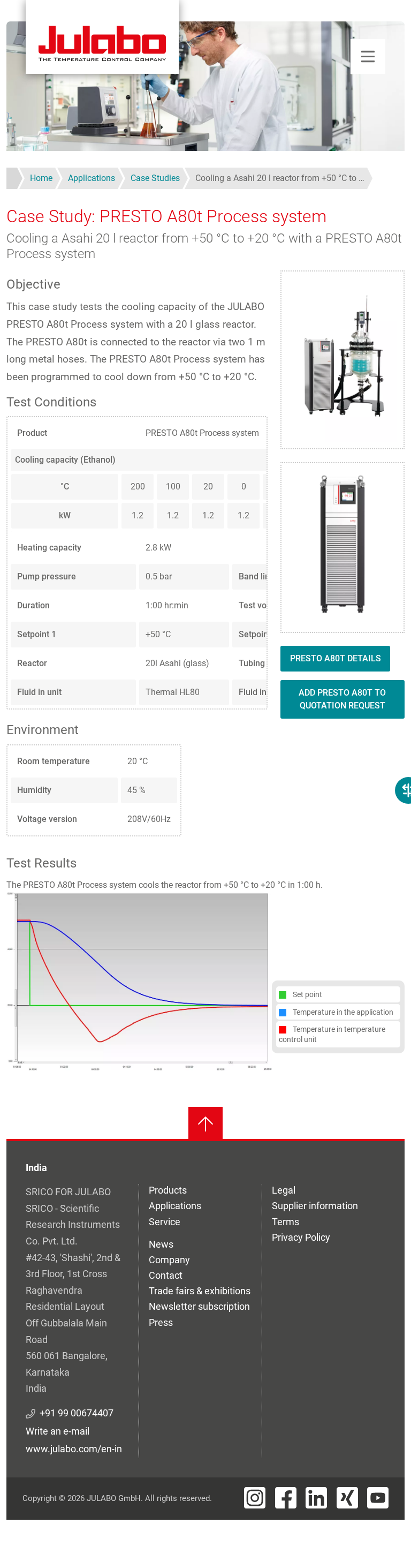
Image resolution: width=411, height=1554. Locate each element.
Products (168, 1190)
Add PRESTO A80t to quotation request (342, 699)
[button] (139, 981)
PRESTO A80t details (335, 658)
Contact (165, 1275)
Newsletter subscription (199, 1306)
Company (169, 1259)
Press (161, 1322)
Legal (283, 1190)
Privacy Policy (301, 1237)
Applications (175, 1205)
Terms (285, 1221)
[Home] (102, 37)
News (161, 1244)
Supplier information (315, 1205)
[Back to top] (205, 1124)
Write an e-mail (57, 1431)
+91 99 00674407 (76, 1413)
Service (164, 1221)
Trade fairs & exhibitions (199, 1290)
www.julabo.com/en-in (74, 1448)
